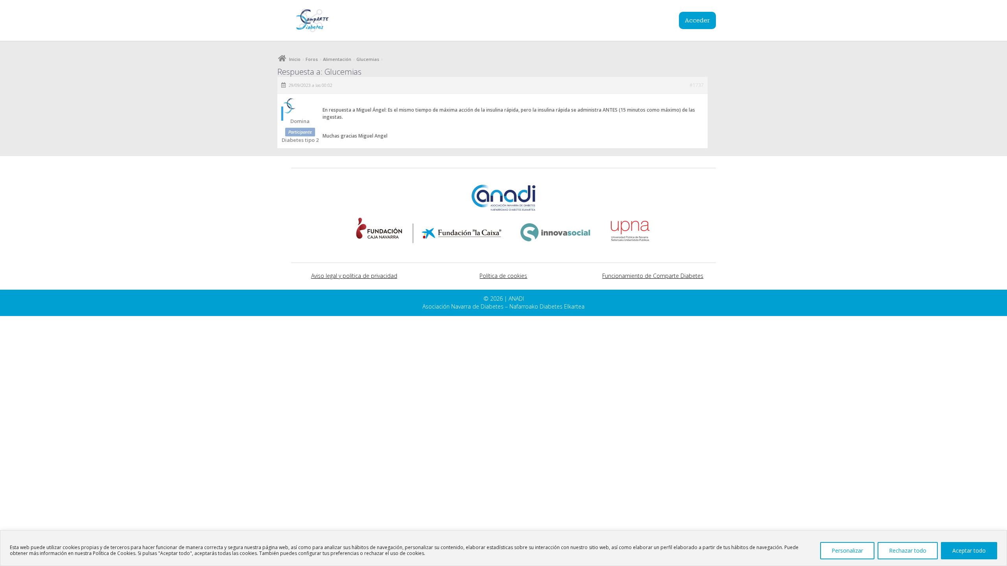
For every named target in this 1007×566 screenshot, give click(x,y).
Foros (312, 59)
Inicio (295, 59)
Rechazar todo (907, 550)
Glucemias (367, 59)
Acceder (697, 20)
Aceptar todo (969, 550)
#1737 (697, 85)
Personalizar (847, 550)
